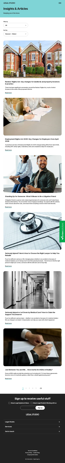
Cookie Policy (36, 452)
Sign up (40, 408)
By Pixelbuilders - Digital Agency (32, 459)
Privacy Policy (28, 452)
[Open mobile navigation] (60, 3)
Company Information (32, 454)
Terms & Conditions (32, 450)
